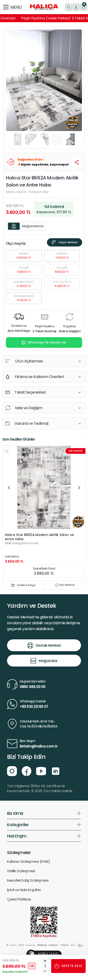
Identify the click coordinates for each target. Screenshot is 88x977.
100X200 (24, 270)
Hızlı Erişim (17, 836)
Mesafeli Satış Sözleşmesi (28, 880)
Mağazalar (48, 660)
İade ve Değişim (28, 408)
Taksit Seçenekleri (30, 392)
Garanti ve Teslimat (32, 423)
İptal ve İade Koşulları (24, 889)
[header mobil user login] (76, 7)
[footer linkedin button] (56, 771)
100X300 (62, 270)
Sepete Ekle (71, 966)
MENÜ (16, 7)
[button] (83, 7)
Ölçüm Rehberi (67, 242)
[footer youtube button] (41, 771)
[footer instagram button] (12, 771)
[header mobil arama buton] (68, 7)
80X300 (62, 255)
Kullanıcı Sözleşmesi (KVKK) (28, 861)
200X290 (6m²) (23, 298)
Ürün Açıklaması (29, 361)
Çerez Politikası (19, 899)
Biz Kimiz (15, 813)
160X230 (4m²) (62, 284)
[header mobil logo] (44, 7)
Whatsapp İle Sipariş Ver (46, 342)
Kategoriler (18, 825)
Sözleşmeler (19, 852)
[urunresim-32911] (44, 487)
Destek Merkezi (48, 645)
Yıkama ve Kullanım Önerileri (39, 376)
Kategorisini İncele (21, 543)
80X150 (23, 255)
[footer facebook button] (26, 771)
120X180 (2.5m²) (24, 284)
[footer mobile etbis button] (44, 922)
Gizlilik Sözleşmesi (21, 870)
